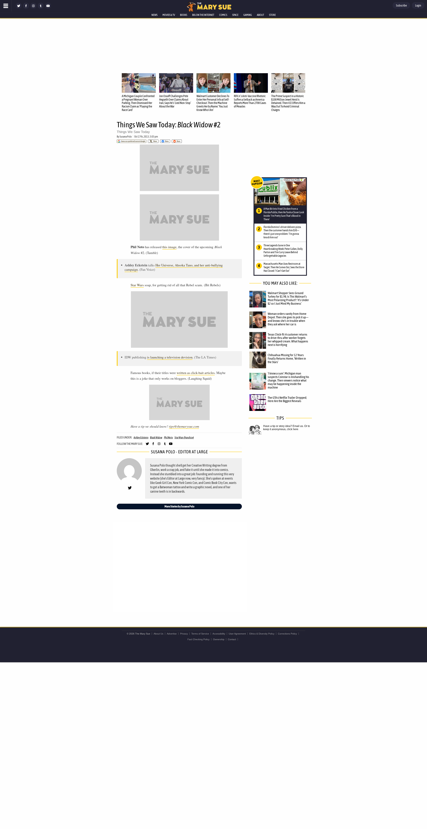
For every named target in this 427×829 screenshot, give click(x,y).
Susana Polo (126, 136)
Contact (232, 639)
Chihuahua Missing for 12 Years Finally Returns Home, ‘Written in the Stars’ (287, 358)
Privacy (184, 633)
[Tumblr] (41, 8)
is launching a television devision (169, 357)
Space (235, 15)
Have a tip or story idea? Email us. (283, 426)
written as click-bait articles (196, 372)
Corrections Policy (287, 633)
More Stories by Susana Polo (179, 506)
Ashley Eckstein (141, 437)
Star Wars (137, 285)
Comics (223, 15)
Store (272, 15)
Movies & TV (168, 15)
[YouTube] (48, 8)
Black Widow (156, 437)
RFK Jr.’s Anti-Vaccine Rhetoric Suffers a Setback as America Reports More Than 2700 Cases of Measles (250, 101)
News (154, 15)
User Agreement (237, 633)
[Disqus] (180, 566)
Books (183, 15)
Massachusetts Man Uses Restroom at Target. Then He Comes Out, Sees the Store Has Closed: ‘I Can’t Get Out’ (284, 267)
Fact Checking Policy (198, 639)
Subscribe (401, 5)
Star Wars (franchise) (184, 437)
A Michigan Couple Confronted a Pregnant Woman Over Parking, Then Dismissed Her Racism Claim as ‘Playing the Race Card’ (138, 103)
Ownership (218, 639)
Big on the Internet (203, 15)
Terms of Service (200, 633)
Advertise (172, 633)
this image (169, 247)
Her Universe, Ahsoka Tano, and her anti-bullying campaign (174, 267)
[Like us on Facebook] (26, 8)
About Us (158, 633)
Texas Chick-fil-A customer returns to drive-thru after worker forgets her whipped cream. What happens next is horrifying (288, 340)
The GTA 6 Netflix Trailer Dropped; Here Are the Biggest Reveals (287, 399)
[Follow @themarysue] (19, 8)
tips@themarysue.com (184, 426)
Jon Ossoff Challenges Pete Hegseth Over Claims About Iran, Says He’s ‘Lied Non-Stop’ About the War (175, 101)
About (260, 15)
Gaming (247, 15)
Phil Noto (168, 437)
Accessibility (218, 633)
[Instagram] (33, 8)
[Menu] (6, 6)
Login (418, 5)
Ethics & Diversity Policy (261, 633)
